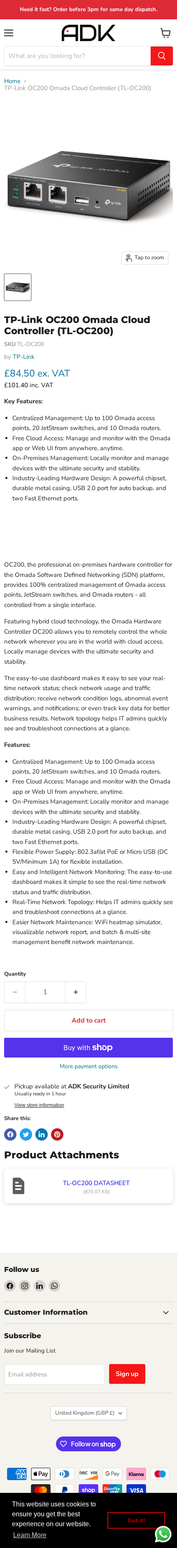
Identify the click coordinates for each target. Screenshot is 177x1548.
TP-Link (24, 357)
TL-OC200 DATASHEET (96, 1183)
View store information (39, 1105)
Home (12, 81)
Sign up (127, 1373)
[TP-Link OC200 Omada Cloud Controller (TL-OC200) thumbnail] (18, 287)
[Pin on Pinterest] (57, 1134)
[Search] (162, 55)
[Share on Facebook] (10, 1134)
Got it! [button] (136, 1520)
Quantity (15, 974)
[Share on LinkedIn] (41, 1134)
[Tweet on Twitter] (26, 1134)
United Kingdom (84, 1413)
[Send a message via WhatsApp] (163, 1534)
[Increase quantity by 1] (75, 992)
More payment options (89, 1066)
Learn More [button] (30, 1535)
